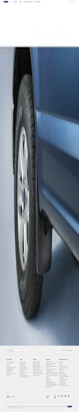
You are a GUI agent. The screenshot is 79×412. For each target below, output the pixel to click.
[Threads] (69, 396)
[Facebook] (55, 396)
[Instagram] (65, 396)
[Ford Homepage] (69, 406)
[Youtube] (62, 396)
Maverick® (69, 350)
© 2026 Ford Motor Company (12, 406)
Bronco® (64, 350)
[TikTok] (55, 397)
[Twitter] (58, 396)
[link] (19, 406)
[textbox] (15, 350)
